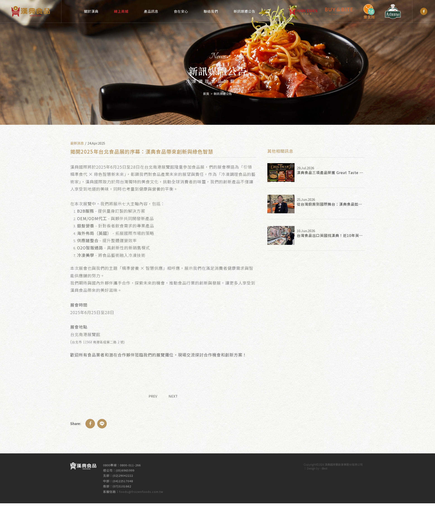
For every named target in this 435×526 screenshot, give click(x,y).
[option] (217, 62)
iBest (324, 468)
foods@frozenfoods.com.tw (141, 491)
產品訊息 (151, 11)
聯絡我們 (211, 11)
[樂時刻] (369, 11)
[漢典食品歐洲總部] (303, 11)
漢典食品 (30, 11)
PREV (153, 396)
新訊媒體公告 (244, 11)
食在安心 (181, 11)
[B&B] (339, 11)
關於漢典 (91, 11)
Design (311, 468)
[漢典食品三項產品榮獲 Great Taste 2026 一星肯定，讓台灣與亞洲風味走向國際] (281, 172)
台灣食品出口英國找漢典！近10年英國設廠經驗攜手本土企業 (331, 235)
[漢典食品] (423, 11)
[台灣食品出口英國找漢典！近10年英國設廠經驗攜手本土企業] (281, 235)
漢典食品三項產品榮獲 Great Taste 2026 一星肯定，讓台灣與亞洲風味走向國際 (331, 172)
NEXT (173, 396)
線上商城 (121, 11)
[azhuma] (393, 11)
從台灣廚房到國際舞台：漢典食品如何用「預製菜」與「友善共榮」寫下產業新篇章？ (331, 204)
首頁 (206, 93)
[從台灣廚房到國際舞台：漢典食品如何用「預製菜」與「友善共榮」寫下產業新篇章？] (281, 204)
